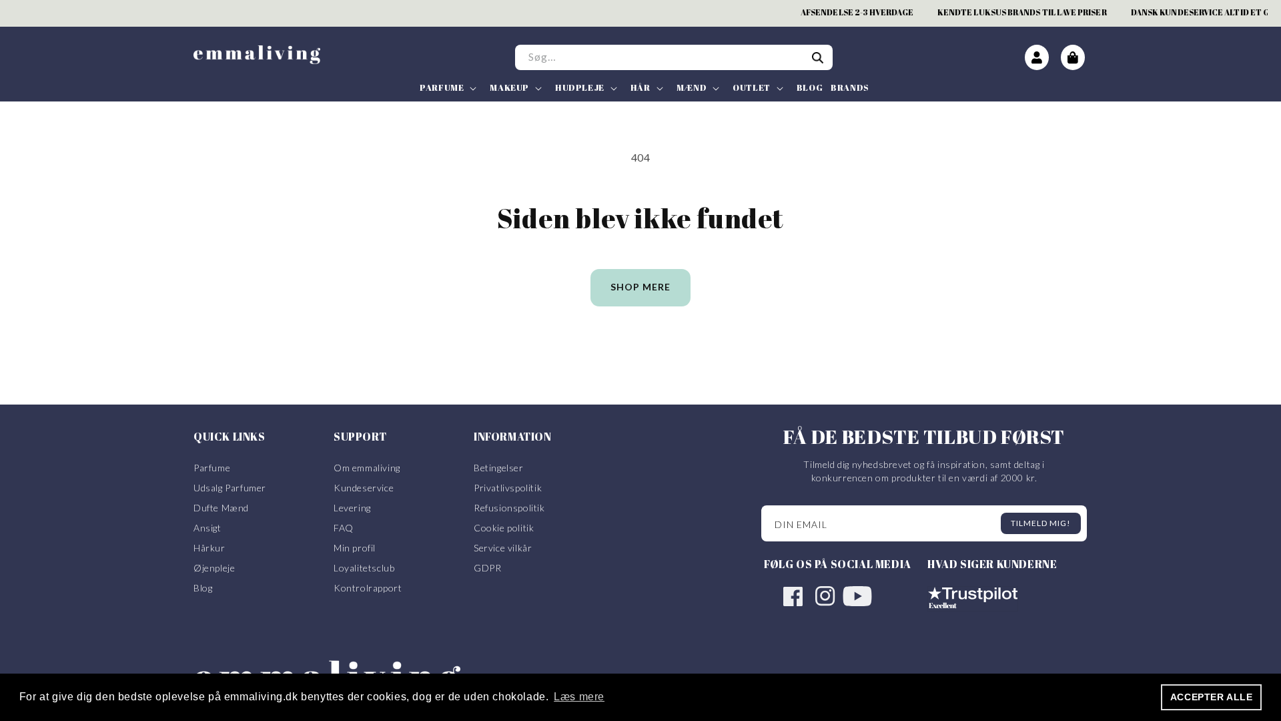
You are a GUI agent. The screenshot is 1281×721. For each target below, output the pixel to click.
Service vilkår (503, 547)
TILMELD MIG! (1041, 523)
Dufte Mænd (221, 507)
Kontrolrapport (368, 587)
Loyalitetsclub (364, 567)
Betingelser (499, 467)
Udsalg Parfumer (229, 487)
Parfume (211, 467)
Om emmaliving (367, 467)
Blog (202, 587)
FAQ (344, 527)
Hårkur (209, 547)
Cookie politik (504, 527)
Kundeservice (364, 487)
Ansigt (207, 527)
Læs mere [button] (579, 696)
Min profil (355, 547)
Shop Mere (640, 286)
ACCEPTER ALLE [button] (1211, 697)
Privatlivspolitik (508, 487)
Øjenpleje (214, 567)
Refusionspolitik (509, 507)
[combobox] (674, 57)
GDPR (487, 567)
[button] (447, 87)
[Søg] (818, 58)
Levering (352, 507)
